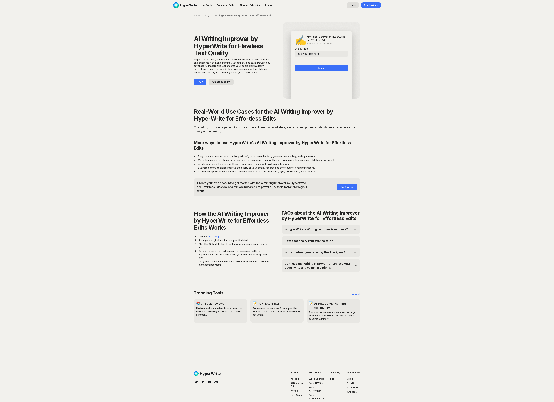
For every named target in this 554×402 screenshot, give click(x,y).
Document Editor (226, 5)
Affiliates (351, 391)
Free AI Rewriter (315, 389)
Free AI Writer (316, 383)
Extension (352, 387)
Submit (321, 68)
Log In (350, 378)
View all (355, 294)
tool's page (214, 236)
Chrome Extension (250, 5)
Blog (331, 378)
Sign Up (351, 383)
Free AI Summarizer (317, 397)
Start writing (371, 5)
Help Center (296, 395)
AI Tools (207, 5)
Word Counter (316, 378)
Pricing (269, 5)
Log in (352, 5)
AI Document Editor (297, 385)
